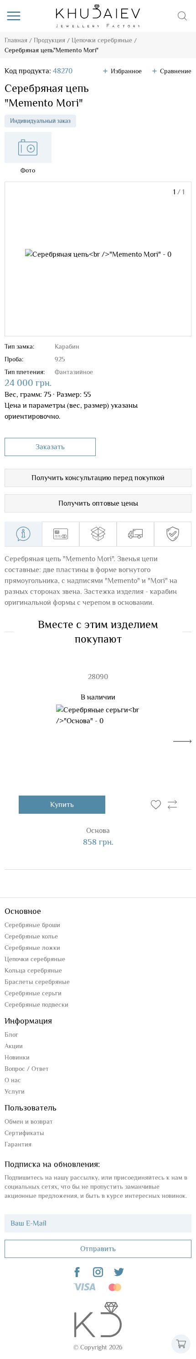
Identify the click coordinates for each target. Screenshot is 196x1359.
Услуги (15, 1091)
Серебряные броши (32, 924)
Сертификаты (24, 1132)
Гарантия (18, 1144)
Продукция (49, 40)
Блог (11, 1034)
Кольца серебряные (33, 970)
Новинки (17, 1057)
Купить (62, 805)
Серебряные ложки (32, 947)
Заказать (50, 447)
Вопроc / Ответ (27, 1068)
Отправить (98, 1249)
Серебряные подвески (36, 1004)
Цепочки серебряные (102, 40)
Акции (14, 1046)
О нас (13, 1080)
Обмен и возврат (29, 1121)
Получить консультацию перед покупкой (98, 478)
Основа (98, 831)
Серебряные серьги (33, 993)
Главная (16, 40)
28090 (98, 677)
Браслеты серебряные (37, 981)
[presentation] (182, 741)
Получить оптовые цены (98, 503)
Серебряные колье (31, 936)
